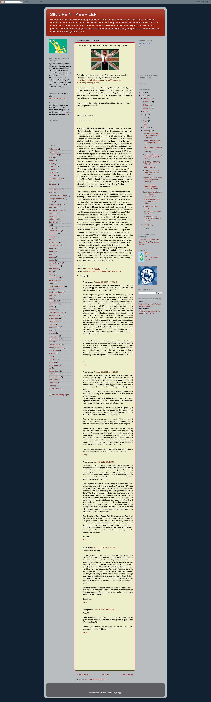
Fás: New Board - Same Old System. (152, 212)
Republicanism (54, 345)
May (145, 121)
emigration (53, 213)
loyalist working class (91, 271)
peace (51, 330)
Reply (85, 365)
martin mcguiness (55, 292)
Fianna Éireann (55, 231)
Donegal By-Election (56, 199)
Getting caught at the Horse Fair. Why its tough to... (151, 172)
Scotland (52, 353)
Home (105, 674)
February (147, 131)
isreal (51, 272)
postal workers (54, 339)
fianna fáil (52, 234)
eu (50, 225)
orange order (105, 271)
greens (51, 251)
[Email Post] (105, 269)
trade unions (53, 374)
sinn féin (52, 359)
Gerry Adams (54, 242)
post (67, 114)
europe (51, 228)
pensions (52, 333)
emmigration (53, 216)
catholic (52, 164)
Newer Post (83, 674)
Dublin (51, 201)
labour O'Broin (54, 277)
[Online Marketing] (59, 395)
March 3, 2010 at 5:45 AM (104, 462)
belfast (51, 158)
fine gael (52, 236)
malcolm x (53, 289)
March (145, 127)
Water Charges (54, 380)
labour (51, 275)
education (52, 207)
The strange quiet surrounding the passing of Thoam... (151, 187)
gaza (51, 239)
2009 (143, 229)
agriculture (53, 152)
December (147, 98)
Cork (50, 181)
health (51, 254)
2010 (143, 96)
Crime (51, 187)
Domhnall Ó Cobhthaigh (58, 196)
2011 (143, 92)
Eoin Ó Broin (53, 222)
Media (51, 298)
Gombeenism (54, 245)
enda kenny (53, 219)
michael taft (53, 301)
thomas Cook (54, 371)
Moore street (54, 304)
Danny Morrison (55, 190)
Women (52, 386)
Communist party (55, 178)
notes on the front (55, 315)
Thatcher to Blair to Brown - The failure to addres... (152, 219)
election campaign (56, 210)
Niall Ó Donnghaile (56, 313)
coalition (52, 172)
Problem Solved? (149, 167)
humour (52, 260)
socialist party (54, 365)
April (145, 124)
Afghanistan (53, 149)
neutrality (52, 310)
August (146, 111)
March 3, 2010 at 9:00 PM (104, 610)
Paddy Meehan (54, 321)
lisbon (51, 283)
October (146, 105)
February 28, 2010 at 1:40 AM (105, 282)
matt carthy (53, 295)
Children (52, 169)
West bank (53, 383)
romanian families (55, 348)
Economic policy (55, 204)
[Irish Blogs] (149, 313)
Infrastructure (54, 266)
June (145, 118)
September (147, 108)
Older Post (127, 674)
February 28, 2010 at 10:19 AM (106, 372)
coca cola (52, 175)
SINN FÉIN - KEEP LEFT (74, 14)
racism (51, 342)
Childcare (52, 166)
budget (51, 161)
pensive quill (53, 336)
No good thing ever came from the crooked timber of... (152, 179)
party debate (116, 271)
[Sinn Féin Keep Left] (147, 70)
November (147, 102)
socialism (52, 362)
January (146, 225)
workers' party (54, 388)
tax (50, 368)
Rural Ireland (54, 350)
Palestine (52, 324)
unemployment (54, 377)
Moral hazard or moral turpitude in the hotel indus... (151, 201)
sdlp (50, 356)
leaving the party (55, 280)
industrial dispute (55, 263)
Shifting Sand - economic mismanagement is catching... (152, 150)
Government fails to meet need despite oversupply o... (152, 194)
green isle (52, 248)
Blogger (119, 693)
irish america (54, 269)
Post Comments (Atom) (96, 679)
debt (50, 193)
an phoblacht (54, 155)
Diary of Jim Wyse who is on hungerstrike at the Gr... (152, 142)
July (145, 115)
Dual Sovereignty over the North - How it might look (151, 135)
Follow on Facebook (144, 43)
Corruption (53, 184)
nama (51, 307)
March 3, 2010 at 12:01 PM (104, 547)
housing (52, 257)
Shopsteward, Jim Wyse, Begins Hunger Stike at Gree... (152, 157)
